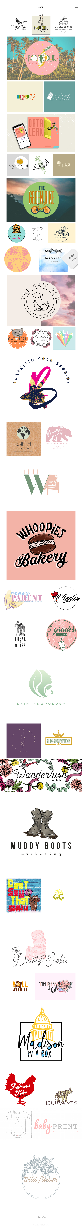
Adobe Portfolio (44, 1225)
